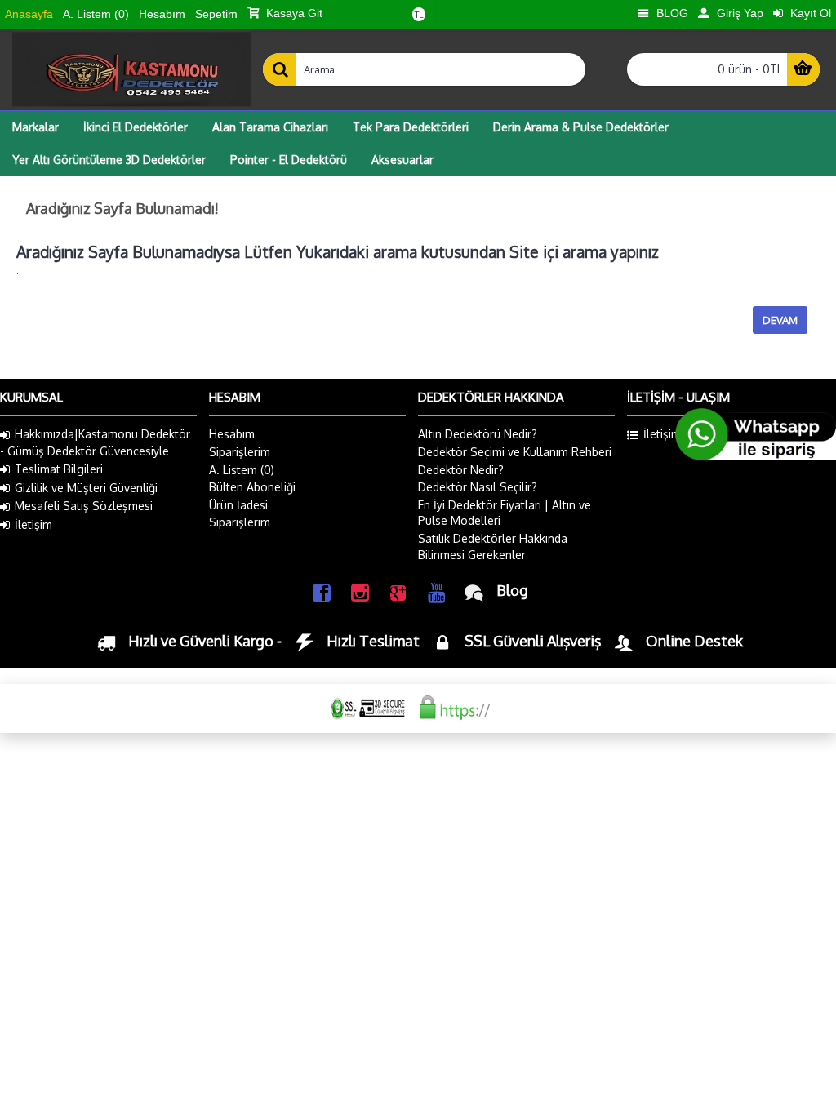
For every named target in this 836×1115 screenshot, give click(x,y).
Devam (780, 320)
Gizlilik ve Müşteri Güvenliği (86, 488)
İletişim (33, 524)
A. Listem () (241, 470)
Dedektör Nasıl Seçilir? (477, 487)
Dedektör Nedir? (461, 470)
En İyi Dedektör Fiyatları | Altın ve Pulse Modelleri (504, 513)
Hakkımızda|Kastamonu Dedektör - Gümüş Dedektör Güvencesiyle (95, 442)
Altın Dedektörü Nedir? (477, 434)
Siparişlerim (239, 452)
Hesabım (232, 434)
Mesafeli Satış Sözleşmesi (84, 506)
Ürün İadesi (238, 505)
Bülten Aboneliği (252, 487)
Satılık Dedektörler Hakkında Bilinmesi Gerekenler (492, 546)
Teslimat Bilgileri (59, 469)
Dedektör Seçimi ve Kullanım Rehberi (514, 452)
